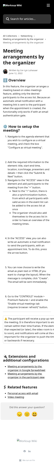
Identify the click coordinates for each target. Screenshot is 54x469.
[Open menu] (48, 5)
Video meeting (16, 397)
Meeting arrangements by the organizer (23, 39)
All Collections (10, 35)
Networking (26, 35)
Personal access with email (23, 393)
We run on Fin (28, 460)
